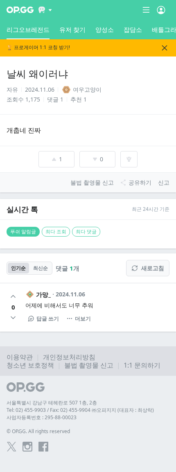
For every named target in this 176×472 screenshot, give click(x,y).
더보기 (83, 318)
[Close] (164, 48)
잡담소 (133, 29)
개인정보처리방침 (69, 356)
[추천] (13, 296)
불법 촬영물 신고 (88, 365)
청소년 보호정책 (30, 365)
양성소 (104, 29)
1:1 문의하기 (142, 365)
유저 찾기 (72, 29)
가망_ (43, 294)
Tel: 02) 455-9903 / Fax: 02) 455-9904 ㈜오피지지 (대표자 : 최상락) (80, 410)
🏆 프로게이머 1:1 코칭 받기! (38, 47)
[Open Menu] (161, 10)
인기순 (18, 267)
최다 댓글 (86, 231)
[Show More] (45, 10)
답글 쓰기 (47, 318)
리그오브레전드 (28, 29)
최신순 (40, 267)
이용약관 (20, 356)
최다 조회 (55, 231)
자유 (12, 89)
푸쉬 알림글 (23, 231)
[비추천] (13, 317)
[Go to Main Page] (20, 10)
